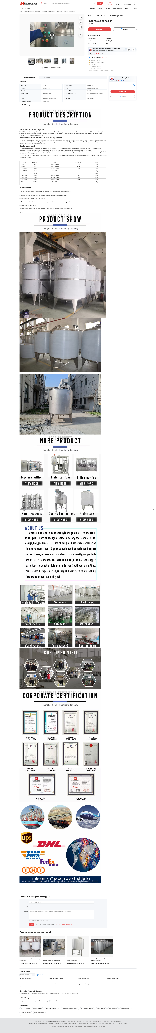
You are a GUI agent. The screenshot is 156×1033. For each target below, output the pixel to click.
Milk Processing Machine (113, 984)
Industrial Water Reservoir (58, 1001)
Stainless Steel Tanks (25, 984)
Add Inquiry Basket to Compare (52, 68)
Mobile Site (113, 1021)
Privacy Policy (102, 1026)
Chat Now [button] (126, 29)
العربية (86, 1023)
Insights (119, 1021)
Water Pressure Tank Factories (70, 1008)
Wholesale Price (80, 1021)
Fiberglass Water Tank (126, 1008)
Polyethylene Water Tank (27, 1001)
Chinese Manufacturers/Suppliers (58, 1021)
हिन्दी (100, 1023)
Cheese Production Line (113, 978)
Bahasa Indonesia (123, 1023)
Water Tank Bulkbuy (39, 1012)
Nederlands (81, 1023)
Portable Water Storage (42, 1001)
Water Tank (59, 11)
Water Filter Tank (101, 1008)
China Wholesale (71, 1021)
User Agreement (87, 1026)
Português (51, 1023)
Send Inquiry (99, 29)
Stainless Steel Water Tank (69, 11)
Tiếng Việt (115, 1023)
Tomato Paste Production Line (85, 981)
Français (57, 1023)
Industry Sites (88, 1021)
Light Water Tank (113, 1008)
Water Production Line (25, 981)
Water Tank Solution (26, 1012)
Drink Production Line (54, 981)
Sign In (90, 70)
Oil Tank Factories (25, 1008)
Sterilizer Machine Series (55, 984)
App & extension (117, 8)
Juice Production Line (83, 978)
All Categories (25, 8)
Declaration (94, 1026)
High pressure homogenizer (85, 984)
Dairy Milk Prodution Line (26, 978)
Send (32, 924)
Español (45, 1023)
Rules (135, 8)
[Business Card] (134, 85)
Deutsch (75, 1023)
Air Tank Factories (37, 1008)
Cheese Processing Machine (56, 978)
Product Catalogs (42, 975)
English (40, 1023)
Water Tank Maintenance (87, 1008)
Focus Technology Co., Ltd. (67, 1026)
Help (107, 8)
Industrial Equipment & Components (32, 11)
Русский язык (63, 1023)
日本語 (95, 1023)
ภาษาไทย (104, 1023)
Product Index (106, 1021)
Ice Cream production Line (113, 981)
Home (21, 11)
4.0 (116, 80)
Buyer (99, 8)
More (21, 1015)
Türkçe (109, 1023)
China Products (46, 1021)
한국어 (91, 1023)
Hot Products (38, 1021)
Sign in (134, 4)
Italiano (70, 1023)
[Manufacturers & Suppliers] (28, 3)
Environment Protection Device (48, 11)
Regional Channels (97, 1021)
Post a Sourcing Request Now (64, 924)
